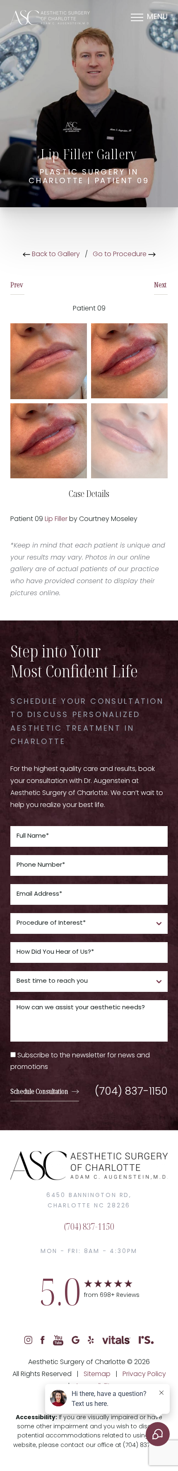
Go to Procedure (120, 254)
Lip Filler (56, 519)
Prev (17, 284)
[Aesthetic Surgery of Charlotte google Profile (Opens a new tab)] (75, 1341)
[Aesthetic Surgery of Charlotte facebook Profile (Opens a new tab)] (43, 1341)
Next (161, 284)
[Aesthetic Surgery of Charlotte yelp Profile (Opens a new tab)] (91, 1341)
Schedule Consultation (39, 1091)
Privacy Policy (144, 1374)
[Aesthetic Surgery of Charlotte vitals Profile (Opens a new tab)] (116, 1341)
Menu (157, 17)
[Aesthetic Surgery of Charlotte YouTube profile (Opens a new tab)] (58, 1341)
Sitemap (97, 1374)
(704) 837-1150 (131, 1092)
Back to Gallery (55, 254)
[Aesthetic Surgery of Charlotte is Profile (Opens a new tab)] (146, 1341)
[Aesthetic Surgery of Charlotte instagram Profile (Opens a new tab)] (28, 1341)
